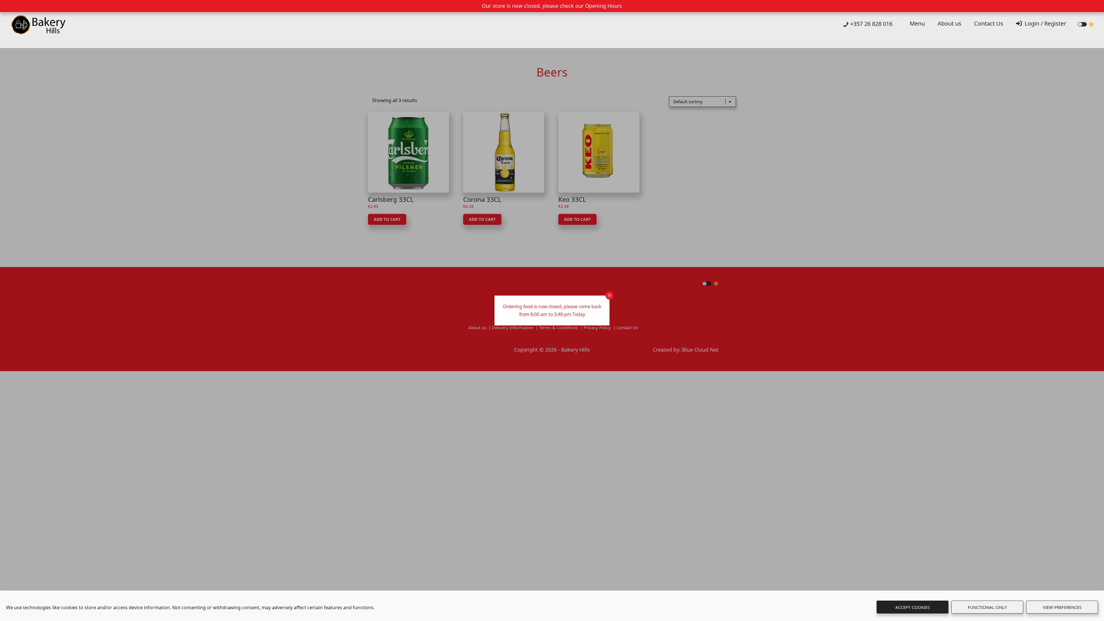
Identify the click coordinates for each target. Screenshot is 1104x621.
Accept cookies (912, 607)
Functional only (987, 607)
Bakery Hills (46, 26)
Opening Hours (603, 5)
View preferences (1062, 607)
